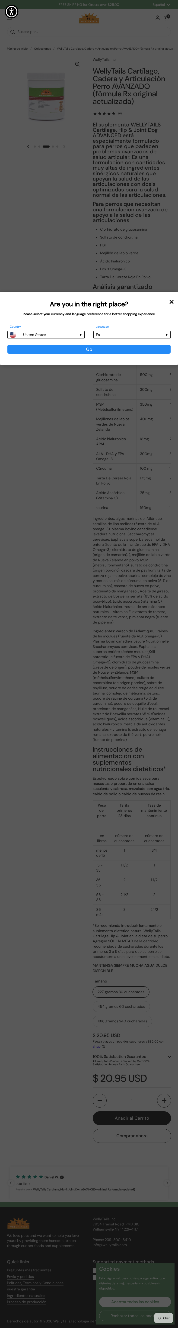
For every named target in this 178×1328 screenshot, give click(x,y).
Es (98, 334)
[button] (12, 12)
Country (15, 327)
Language (102, 327)
